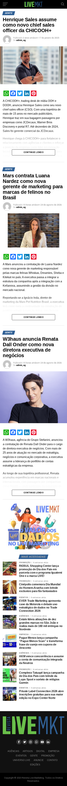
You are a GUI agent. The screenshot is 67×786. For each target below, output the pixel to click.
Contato (52, 760)
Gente (34, 755)
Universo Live (21, 760)
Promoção (47, 755)
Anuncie (39, 760)
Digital (40, 751)
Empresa (53, 751)
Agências (13, 751)
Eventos (21, 755)
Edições (35, 764)
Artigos (28, 751)
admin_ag (21, 40)
